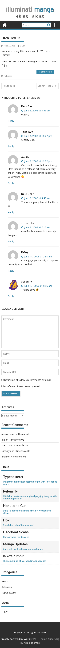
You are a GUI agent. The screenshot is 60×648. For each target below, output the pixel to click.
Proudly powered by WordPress (18, 638)
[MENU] (56, 25)
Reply (11, 120)
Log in (4, 611)
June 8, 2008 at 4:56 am (37, 110)
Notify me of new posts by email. (22, 386)
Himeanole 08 (16, 439)
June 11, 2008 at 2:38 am (38, 256)
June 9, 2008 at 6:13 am (37, 227)
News (4, 581)
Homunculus (25, 434)
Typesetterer (9, 592)
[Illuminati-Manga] (30, 19)
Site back (10, 85)
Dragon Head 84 (46, 85)
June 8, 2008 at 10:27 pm (38, 135)
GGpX (22, 45)
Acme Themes (32, 642)
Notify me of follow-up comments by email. (27, 379)
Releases (8, 76)
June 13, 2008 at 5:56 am (38, 285)
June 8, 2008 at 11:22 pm (38, 161)
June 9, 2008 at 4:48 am (37, 198)
